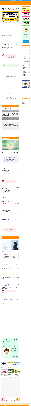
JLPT (26, 65)
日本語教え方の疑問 (26, 64)
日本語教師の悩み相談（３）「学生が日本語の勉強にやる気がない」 (15, 299)
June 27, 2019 (15, 128)
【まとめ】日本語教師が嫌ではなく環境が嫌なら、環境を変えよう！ (11, 101)
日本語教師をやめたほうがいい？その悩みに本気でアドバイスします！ (10, 299)
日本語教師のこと (26, 75)
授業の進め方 (26, 67)
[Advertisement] (10, 30)
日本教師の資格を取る (26, 71)
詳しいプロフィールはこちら (15, 356)
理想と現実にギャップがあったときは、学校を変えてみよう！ (12, 99)
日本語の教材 (26, 53)
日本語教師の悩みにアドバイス (8, 97)
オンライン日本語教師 (26, 47)
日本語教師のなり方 (26, 72)
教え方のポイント (26, 68)
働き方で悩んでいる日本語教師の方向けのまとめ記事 (9, 346)
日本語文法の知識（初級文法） (26, 61)
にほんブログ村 (23, 102)
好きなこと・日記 (26, 50)
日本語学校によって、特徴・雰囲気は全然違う (11, 98)
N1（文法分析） (26, 56)
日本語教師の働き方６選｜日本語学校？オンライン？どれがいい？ (11, 197)
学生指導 (26, 74)
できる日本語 (26, 58)
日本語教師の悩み (3, 303)
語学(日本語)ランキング (24, 104)
